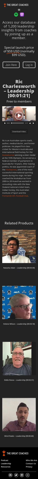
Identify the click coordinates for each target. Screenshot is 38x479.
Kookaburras (8, 155)
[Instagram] (28, 475)
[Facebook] (10, 475)
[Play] (5, 123)
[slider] (17, 123)
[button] (19, 10)
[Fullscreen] (33, 123)
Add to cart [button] (19, 277)
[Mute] (30, 123)
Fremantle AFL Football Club (15, 196)
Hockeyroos (11, 169)
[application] (19, 115)
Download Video (19, 131)
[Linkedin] (22, 475)
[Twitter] (16, 475)
